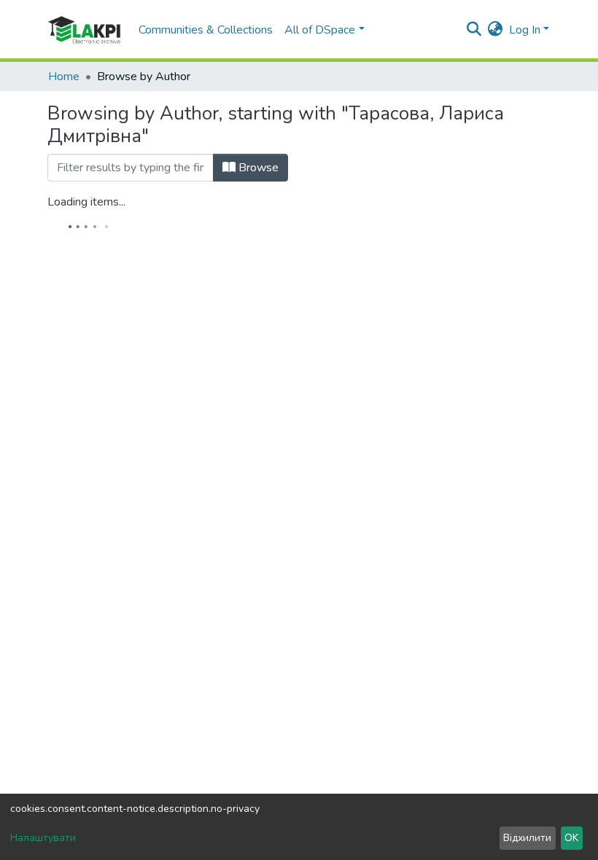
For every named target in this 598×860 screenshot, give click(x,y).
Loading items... (86, 202)
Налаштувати (43, 838)
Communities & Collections (206, 30)
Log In (524, 30)
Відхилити (527, 838)
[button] (495, 30)
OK (571, 838)
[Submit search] (474, 30)
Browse (257, 168)
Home (63, 77)
